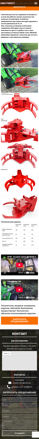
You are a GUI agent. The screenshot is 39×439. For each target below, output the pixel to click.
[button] (36, 3)
